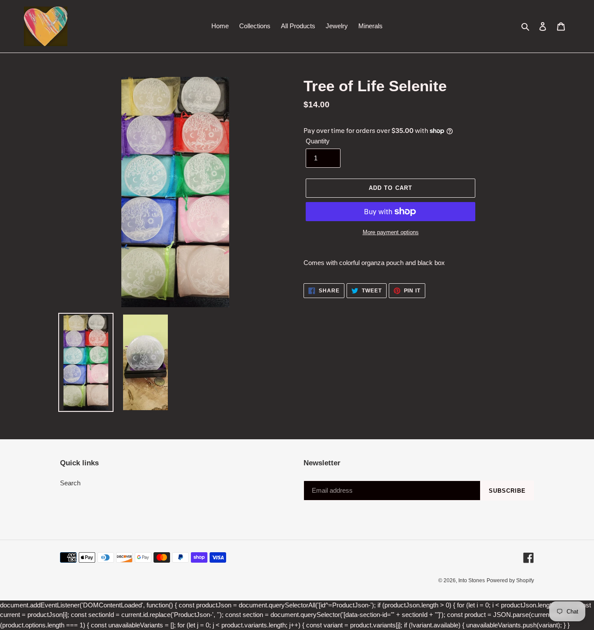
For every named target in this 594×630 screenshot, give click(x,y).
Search (70, 483)
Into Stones (471, 580)
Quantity (318, 141)
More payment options (391, 232)
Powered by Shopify (510, 580)
